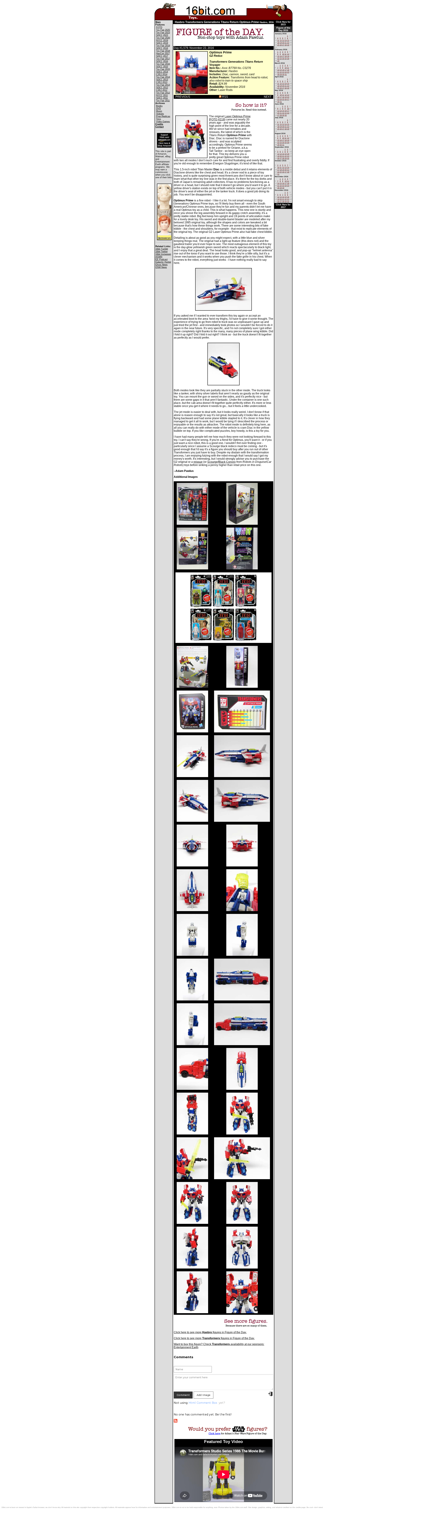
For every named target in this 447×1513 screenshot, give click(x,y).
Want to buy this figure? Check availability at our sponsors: (219, 1344)
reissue (198, 461)
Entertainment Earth (186, 1347)
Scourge (212, 461)
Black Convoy (227, 461)
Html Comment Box (203, 1402)
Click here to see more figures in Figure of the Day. (210, 1332)
